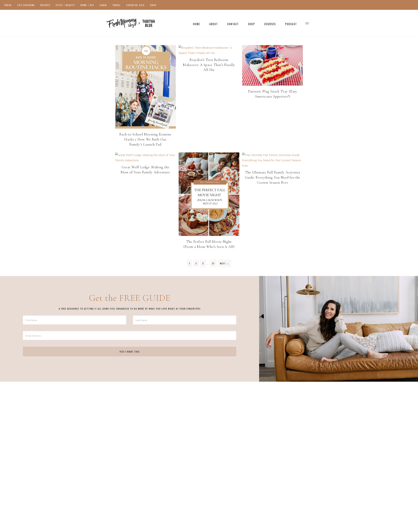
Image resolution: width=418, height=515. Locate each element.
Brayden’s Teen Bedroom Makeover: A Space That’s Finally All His (209, 65)
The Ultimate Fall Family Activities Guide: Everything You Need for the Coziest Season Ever (272, 177)
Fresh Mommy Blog (130, 23)
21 (213, 263)
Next (224, 263)
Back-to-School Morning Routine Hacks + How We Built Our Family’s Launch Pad (145, 139)
